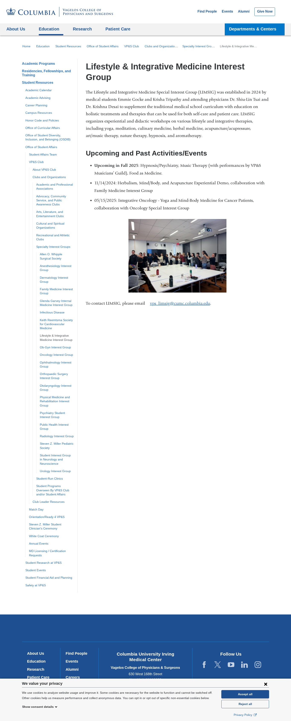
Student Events (35, 570)
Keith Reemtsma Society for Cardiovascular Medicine (56, 324)
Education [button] (49, 28)
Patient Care (117, 28)
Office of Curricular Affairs (42, 128)
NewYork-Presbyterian (146, 629)
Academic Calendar (38, 90)
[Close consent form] (265, 684)
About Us (35, 653)
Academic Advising (37, 97)
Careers (73, 677)
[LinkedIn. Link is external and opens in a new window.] (244, 664)
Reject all (245, 704)
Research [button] (82, 28)
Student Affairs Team (43, 154)
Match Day (36, 509)
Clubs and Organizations (161, 46)
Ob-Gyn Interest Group (55, 347)
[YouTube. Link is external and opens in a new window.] (231, 664)
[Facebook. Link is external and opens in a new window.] (204, 664)
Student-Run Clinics (49, 478)
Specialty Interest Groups (199, 46)
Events (227, 11)
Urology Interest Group (55, 471)
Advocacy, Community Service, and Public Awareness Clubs (51, 200)
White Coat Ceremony (44, 536)
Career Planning (36, 105)
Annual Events (38, 543)
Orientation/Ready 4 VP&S (47, 517)
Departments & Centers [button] (252, 28)
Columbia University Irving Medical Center (87, 627)
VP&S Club (131, 46)
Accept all (245, 694)
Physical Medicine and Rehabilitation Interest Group (55, 401)
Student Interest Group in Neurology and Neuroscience (55, 459)
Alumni (243, 11)
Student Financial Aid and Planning (48, 577)
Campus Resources (38, 112)
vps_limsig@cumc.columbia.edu (180, 303)
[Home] (59, 12)
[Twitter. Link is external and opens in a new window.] (217, 664)
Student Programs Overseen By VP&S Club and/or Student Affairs (52, 490)
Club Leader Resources (49, 501)
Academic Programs (38, 63)
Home (26, 46)
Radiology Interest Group (57, 436)
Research (35, 669)
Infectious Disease (52, 312)
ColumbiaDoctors (207, 627)
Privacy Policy (243, 715)
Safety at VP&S (35, 585)
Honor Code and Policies (42, 120)
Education (43, 46)
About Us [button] (15, 28)
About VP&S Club (44, 169)
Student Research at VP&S (43, 562)
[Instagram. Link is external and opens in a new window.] (257, 664)
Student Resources (68, 46)
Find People (207, 11)
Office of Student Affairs (102, 46)
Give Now (264, 11)
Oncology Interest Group (56, 354)
